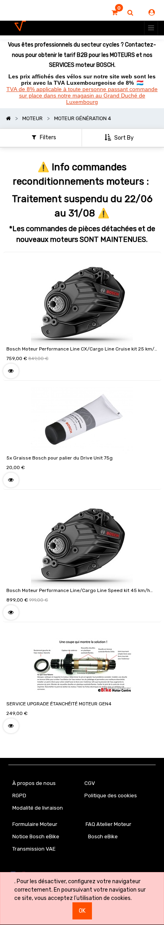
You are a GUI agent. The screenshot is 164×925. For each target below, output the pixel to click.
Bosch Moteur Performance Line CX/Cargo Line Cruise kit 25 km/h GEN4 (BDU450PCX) (81, 350)
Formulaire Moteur (34, 824)
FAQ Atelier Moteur (108, 824)
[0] (114, 13)
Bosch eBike (102, 836)
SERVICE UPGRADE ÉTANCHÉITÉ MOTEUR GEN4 (58, 704)
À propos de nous (34, 783)
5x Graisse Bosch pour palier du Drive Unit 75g (59, 458)
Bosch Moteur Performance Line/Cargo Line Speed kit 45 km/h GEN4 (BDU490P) (78, 592)
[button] (120, 138)
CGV (89, 783)
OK (82, 910)
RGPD (19, 795)
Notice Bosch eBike (35, 836)
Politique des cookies (110, 795)
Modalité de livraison (37, 808)
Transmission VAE (34, 849)
